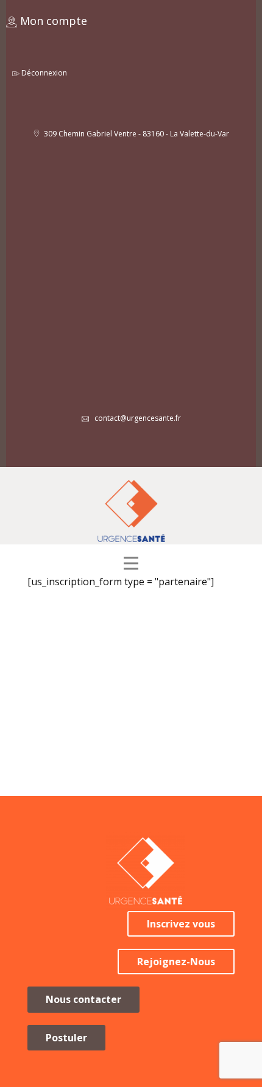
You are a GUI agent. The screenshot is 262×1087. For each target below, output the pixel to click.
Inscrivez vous (181, 923)
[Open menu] (131, 564)
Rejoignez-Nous (176, 961)
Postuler (66, 1037)
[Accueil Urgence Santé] (131, 511)
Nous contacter (83, 999)
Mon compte (52, 20)
